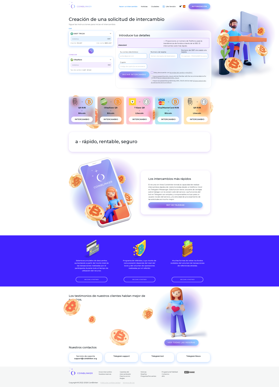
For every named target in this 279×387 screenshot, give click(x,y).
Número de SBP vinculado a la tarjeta (194, 51)
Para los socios (125, 376)
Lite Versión (171, 6)
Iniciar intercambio (134, 74)
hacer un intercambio (128, 6)
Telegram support (121, 356)
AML (163, 376)
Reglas (122, 378)
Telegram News (193, 356)
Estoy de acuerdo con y (173, 72)
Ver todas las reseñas (181, 342)
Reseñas (144, 374)
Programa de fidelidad (170, 372)
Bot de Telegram (175, 205)
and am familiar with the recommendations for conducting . (178, 77)
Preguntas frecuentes (148, 376)
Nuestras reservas (105, 374)
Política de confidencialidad (110, 383)
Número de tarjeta (158, 52)
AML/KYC (189, 72)
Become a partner (91, 279)
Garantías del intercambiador (125, 373)
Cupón (123, 62)
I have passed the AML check (163, 76)
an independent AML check (169, 78)
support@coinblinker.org (85, 359)
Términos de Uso (129, 383)
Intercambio (82, 119)
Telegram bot (157, 356)
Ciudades (155, 6)
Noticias (144, 6)
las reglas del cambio (177, 72)
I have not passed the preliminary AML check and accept (178, 81)
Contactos (165, 374)
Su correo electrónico (129, 52)
